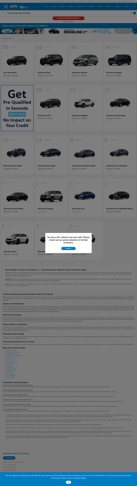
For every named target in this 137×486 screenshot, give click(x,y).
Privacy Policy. (80, 478)
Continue (68, 248)
